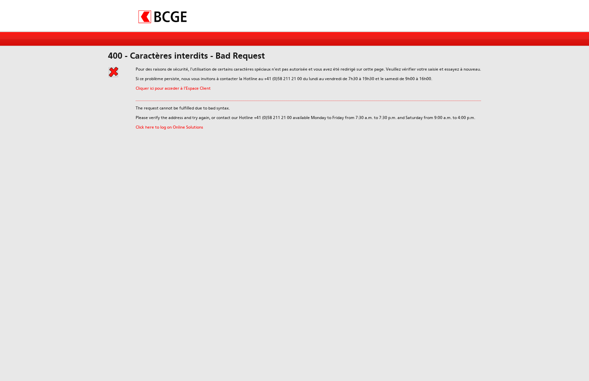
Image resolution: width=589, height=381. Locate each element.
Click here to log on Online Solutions (169, 127)
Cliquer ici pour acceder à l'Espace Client (173, 88)
